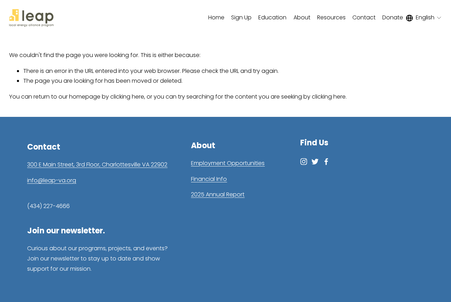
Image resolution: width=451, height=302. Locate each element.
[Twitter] (315, 161)
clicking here (127, 97)
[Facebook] (326, 161)
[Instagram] (303, 161)
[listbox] (424, 18)
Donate (392, 17)
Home (216, 17)
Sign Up (241, 17)
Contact (364, 17)
